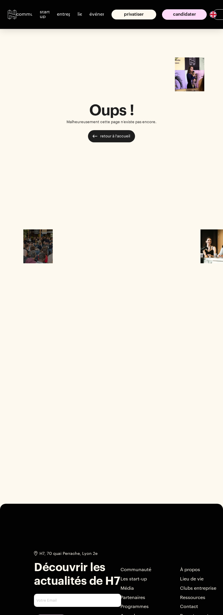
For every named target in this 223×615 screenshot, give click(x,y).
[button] (24, 14)
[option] (211, 14)
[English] (213, 14)
